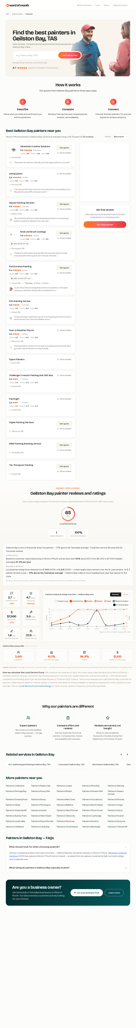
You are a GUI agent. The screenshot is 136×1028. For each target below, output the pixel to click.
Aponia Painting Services (21, 203)
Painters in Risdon (64, 791)
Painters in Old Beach (15, 826)
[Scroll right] (127, 754)
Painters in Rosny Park (40, 791)
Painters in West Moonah (67, 810)
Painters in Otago (115, 805)
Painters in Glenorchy (66, 816)
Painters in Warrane (116, 785)
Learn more (114, 892)
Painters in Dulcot (115, 810)
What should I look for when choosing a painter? (34, 846)
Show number (65, 153)
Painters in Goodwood (92, 799)
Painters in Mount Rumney (42, 821)
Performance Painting (20, 266)
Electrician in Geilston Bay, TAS (105, 764)
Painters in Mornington (41, 805)
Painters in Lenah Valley (15, 821)
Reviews (115, 594)
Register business (120, 5)
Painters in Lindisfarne (15, 785)
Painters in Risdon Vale (40, 785)
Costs (125, 594)
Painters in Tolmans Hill (117, 826)
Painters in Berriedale (91, 826)
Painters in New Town (66, 799)
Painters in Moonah (116, 799)
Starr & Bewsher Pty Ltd (21, 330)
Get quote (64, 148)
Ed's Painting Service (19, 301)
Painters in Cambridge (91, 816)
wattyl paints (15, 173)
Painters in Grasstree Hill (16, 810)
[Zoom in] (127, 145)
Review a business (84, 5)
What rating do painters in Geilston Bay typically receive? (39, 867)
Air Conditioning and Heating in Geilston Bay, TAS (29, 764)
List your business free (88, 892)
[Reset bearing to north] (127, 153)
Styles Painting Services (21, 422)
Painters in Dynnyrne (116, 821)
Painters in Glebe (13, 805)
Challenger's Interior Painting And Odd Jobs (31, 375)
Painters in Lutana (64, 785)
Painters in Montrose (66, 821)
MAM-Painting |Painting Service (25, 443)
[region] (105, 172)
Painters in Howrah (116, 816)
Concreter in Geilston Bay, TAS (71, 764)
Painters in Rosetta (90, 821)
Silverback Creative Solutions (35, 146)
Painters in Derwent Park (92, 791)
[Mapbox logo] (86, 199)
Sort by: (108, 136)
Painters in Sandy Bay (40, 826)
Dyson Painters (17, 359)
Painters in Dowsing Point (17, 799)
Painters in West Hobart (41, 816)
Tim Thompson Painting (21, 465)
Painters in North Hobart (92, 805)
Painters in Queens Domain (116, 792)
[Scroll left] (121, 754)
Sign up (106, 5)
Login (97, 5)
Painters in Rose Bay (91, 785)
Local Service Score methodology (35, 686)
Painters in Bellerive (65, 805)
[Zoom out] (127, 149)
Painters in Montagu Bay (16, 791)
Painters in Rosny (38, 799)
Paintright (14, 399)
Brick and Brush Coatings (33, 232)
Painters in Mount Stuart (92, 810)
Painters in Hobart (39, 810)
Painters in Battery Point (16, 816)
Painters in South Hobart (67, 826)
